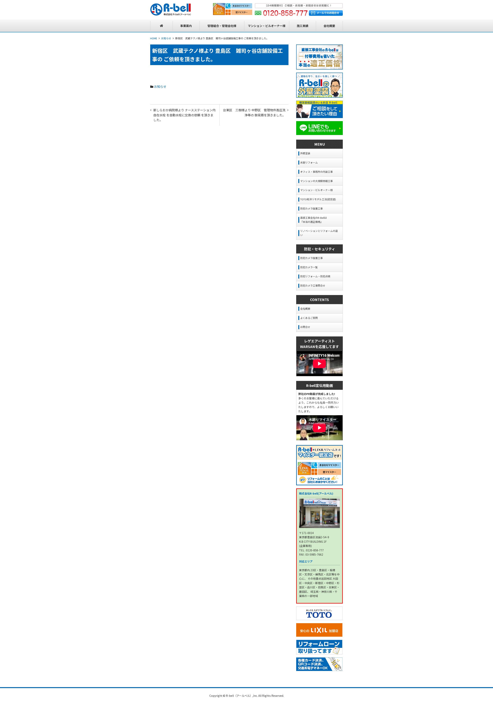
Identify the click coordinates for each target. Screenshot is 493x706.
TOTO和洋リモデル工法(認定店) (318, 199)
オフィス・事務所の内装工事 (316, 172)
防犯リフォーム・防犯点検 (315, 276)
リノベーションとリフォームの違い (319, 233)
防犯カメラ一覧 (309, 267)
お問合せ (305, 327)
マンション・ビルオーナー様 (316, 190)
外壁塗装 (305, 153)
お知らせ (166, 38)
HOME (153, 38)
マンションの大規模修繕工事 (316, 181)
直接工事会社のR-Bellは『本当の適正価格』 (313, 220)
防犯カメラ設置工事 (311, 208)
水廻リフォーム (309, 162)
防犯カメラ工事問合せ (312, 285)
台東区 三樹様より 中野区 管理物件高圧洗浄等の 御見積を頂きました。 (254, 112)
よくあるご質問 (309, 318)
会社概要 (305, 308)
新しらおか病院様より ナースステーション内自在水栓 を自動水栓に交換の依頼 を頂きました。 (184, 115)
